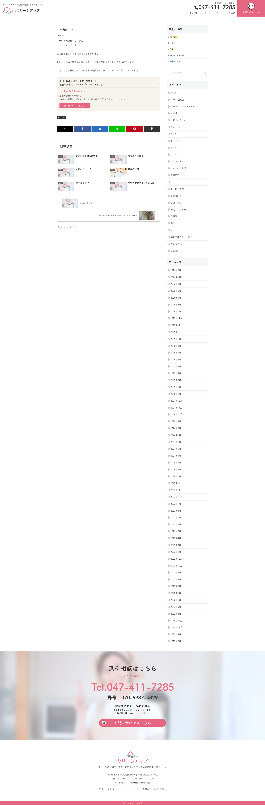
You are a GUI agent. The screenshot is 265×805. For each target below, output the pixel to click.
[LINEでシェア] (117, 129)
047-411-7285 (216, 7)
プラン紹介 (112, 789)
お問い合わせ (160, 789)
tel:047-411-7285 (73, 91)
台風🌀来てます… (175, 61)
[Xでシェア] (65, 129)
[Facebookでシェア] (82, 129)
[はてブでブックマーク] (100, 129)
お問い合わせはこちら (132, 723)
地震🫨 (170, 49)
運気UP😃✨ (173, 37)
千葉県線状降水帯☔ (176, 55)
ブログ (62, 117)
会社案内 (146, 789)
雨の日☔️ (171, 43)
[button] (152, 129)
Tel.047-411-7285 (132, 687)
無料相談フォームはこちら (74, 106)
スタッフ (125, 789)
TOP (101, 789)
